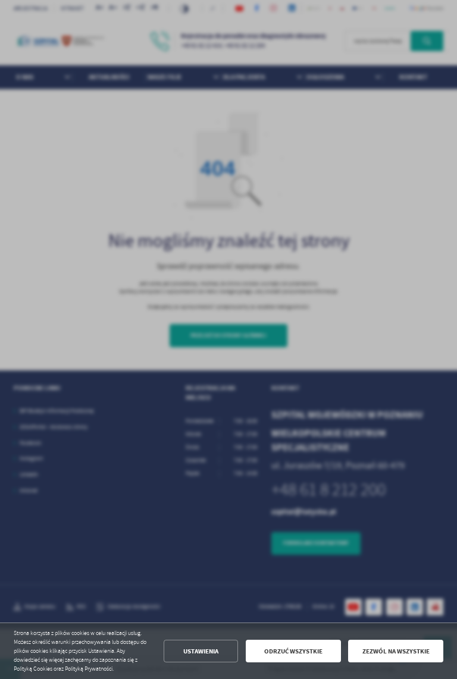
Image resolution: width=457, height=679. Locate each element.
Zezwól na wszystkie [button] (396, 651)
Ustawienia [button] (200, 651)
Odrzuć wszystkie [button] (293, 651)
